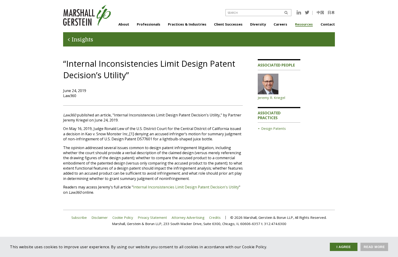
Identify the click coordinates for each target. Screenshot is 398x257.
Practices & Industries (187, 24)
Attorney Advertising (188, 217)
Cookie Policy (122, 217)
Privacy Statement (152, 217)
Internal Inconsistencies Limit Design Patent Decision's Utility (186, 187)
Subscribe (79, 217)
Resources (304, 24)
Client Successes (228, 24)
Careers (280, 24)
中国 (320, 12)
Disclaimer (99, 217)
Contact (328, 24)
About (123, 24)
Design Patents (273, 128)
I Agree (344, 247)
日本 (331, 12)
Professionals (148, 24)
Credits (215, 217)
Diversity (258, 24)
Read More (374, 247)
